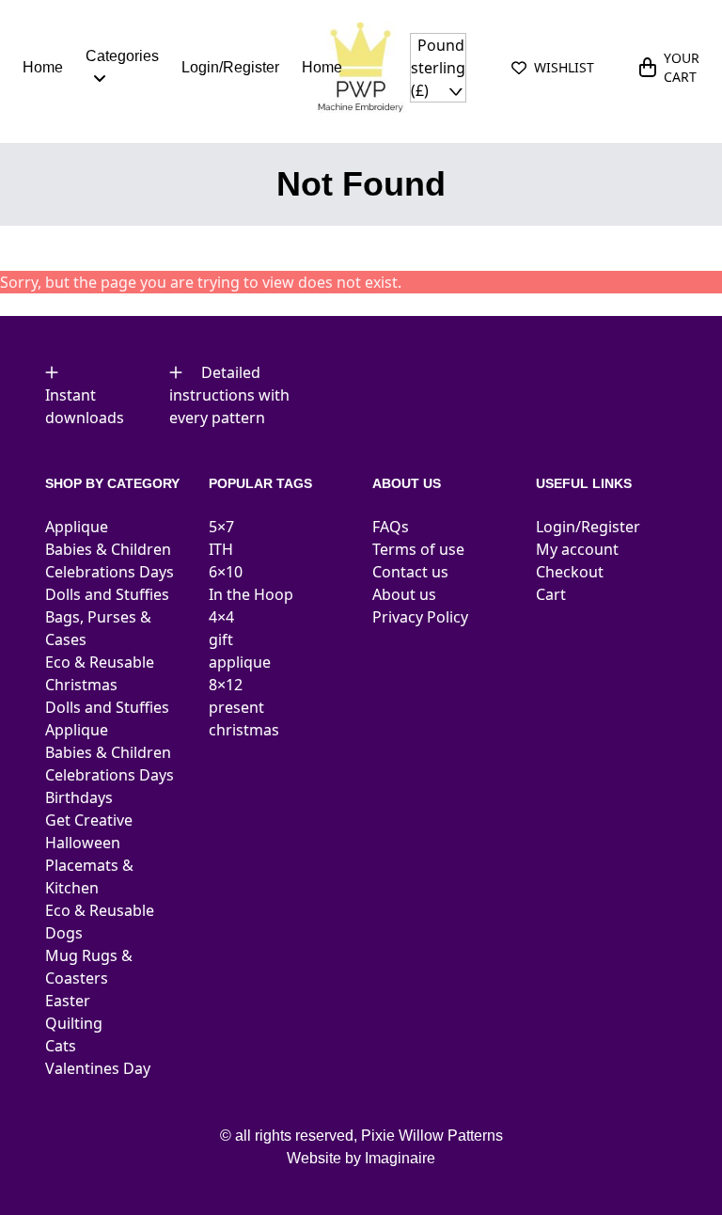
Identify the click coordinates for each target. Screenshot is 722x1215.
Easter (67, 1000)
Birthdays (79, 797)
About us (404, 594)
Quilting (73, 1023)
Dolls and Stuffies (107, 594)
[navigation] (438, 68)
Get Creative (89, 820)
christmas (244, 729)
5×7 (221, 526)
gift (221, 639)
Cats (60, 1045)
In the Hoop (251, 594)
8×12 (226, 684)
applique (240, 662)
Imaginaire (400, 1158)
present (236, 707)
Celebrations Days (109, 571)
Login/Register (230, 67)
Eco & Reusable (99, 662)
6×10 (226, 571)
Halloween (82, 842)
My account (577, 549)
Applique (76, 526)
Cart (551, 594)
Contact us (410, 571)
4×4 (221, 617)
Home (43, 67)
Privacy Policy (420, 617)
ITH (221, 549)
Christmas (81, 684)
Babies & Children (108, 549)
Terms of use (418, 549)
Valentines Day (97, 1068)
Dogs (64, 933)
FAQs (390, 526)
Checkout (570, 571)
